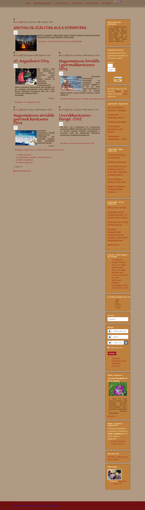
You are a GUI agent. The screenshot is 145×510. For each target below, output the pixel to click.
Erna (126, 91)
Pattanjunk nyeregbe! (117, 122)
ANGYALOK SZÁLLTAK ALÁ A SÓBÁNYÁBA (50, 27)
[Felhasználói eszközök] (16, 33)
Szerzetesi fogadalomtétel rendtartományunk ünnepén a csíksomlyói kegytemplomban (117, 235)
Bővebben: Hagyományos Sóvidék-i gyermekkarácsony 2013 (84, 99)
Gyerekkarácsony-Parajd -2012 (75, 117)
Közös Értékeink (77, 3)
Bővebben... (112, 416)
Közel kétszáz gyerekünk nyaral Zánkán (115, 129)
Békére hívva (113, 245)
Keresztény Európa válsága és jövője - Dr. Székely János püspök (117, 215)
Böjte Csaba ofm (61, 3)
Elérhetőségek (106, 3)
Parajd (18, 22)
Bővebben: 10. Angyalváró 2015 (27, 102)
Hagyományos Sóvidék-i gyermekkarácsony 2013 (80, 64)
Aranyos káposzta (25, 162)
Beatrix (118, 91)
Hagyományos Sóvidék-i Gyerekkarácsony (35, 157)
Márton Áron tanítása (117, 208)
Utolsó (28, 171)
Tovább (23, 171)
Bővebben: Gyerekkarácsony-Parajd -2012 (77, 143)
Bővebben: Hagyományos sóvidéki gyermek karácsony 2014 (39, 150)
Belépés (112, 353)
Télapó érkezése (24, 155)
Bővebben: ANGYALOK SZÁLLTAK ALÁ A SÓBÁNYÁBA (60, 41)
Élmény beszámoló (25, 160)
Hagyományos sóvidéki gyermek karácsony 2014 (34, 119)
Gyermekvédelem (92, 3)
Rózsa (124, 94)
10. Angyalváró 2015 (31, 61)
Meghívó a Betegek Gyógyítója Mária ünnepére (116, 189)
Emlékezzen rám (116, 348)
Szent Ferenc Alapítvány (42, 3)
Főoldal (27, 3)
